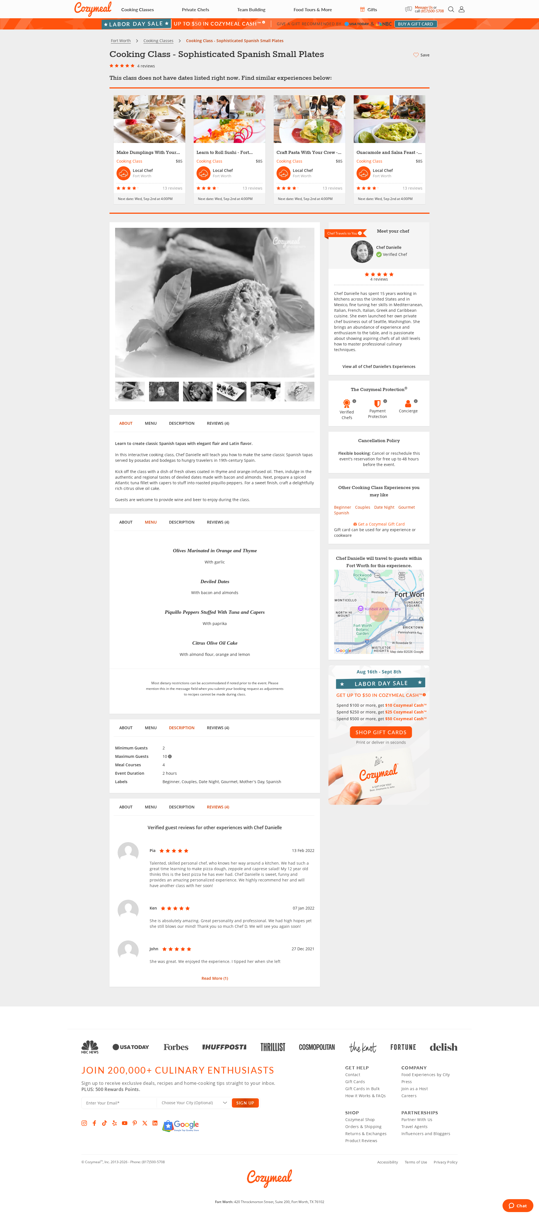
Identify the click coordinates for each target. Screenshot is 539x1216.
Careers (409, 1095)
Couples (362, 507)
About (126, 423)
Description (182, 423)
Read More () (215, 978)
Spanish (341, 512)
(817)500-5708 (432, 11)
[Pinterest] (135, 1123)
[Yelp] (114, 1123)
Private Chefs (195, 9)
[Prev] (130, 303)
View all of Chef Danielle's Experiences (378, 366)
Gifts (371, 9)
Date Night (384, 507)
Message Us (424, 7)
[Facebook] (94, 1123)
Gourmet (406, 507)
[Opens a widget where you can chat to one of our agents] (517, 1206)
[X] (145, 1123)
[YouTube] (124, 1123)
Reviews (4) (218, 423)
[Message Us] (410, 9)
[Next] (300, 303)
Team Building (251, 9)
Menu (151, 423)
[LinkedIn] (155, 1123)
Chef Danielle (388, 247)
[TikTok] (104, 1123)
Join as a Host (414, 1088)
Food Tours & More (313, 9)
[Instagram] (84, 1123)
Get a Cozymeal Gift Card (381, 524)
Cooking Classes (137, 9)
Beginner (342, 507)
